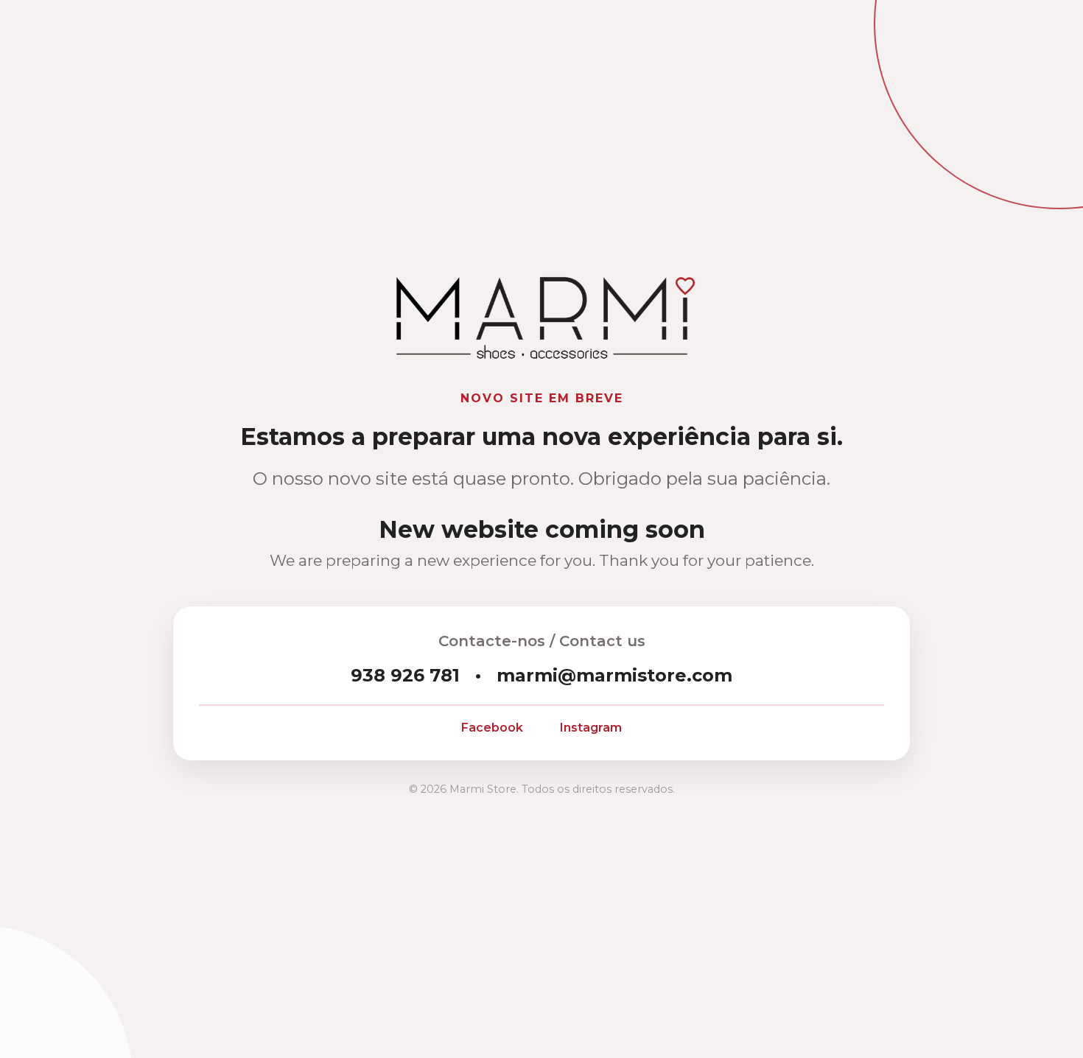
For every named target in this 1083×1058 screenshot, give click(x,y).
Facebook (492, 728)
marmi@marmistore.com (614, 675)
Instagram (591, 728)
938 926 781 (405, 675)
